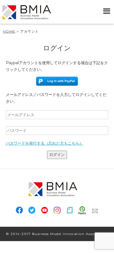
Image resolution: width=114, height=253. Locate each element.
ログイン (57, 154)
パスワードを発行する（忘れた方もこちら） (44, 143)
